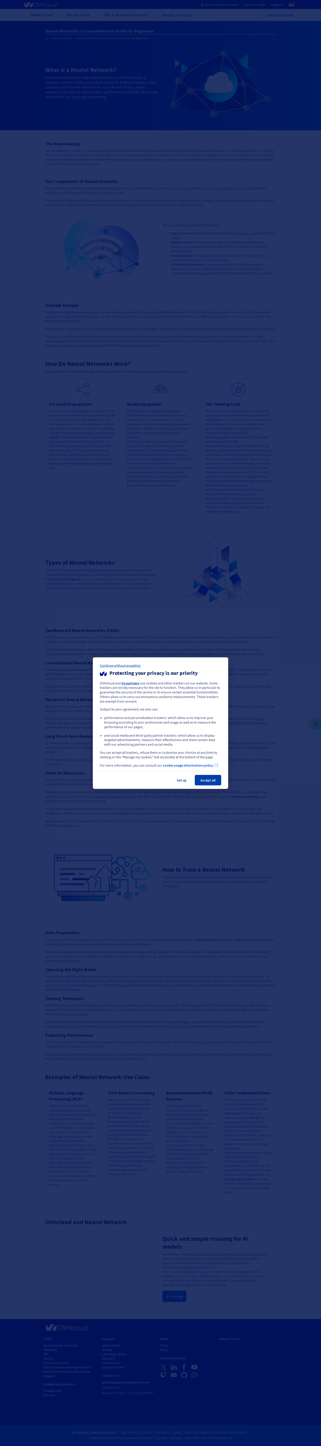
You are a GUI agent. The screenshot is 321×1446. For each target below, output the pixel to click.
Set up (181, 780)
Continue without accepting (120, 665)
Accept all (208, 780)
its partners (130, 683)
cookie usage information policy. (188, 765)
